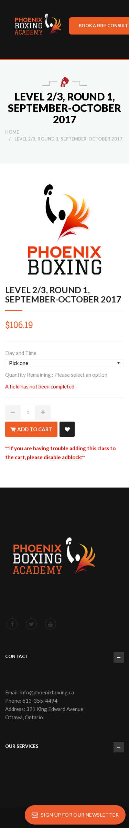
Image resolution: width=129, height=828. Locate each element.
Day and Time (20, 353)
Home (12, 132)
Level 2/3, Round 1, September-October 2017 (63, 294)
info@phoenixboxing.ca (47, 692)
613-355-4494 (39, 700)
